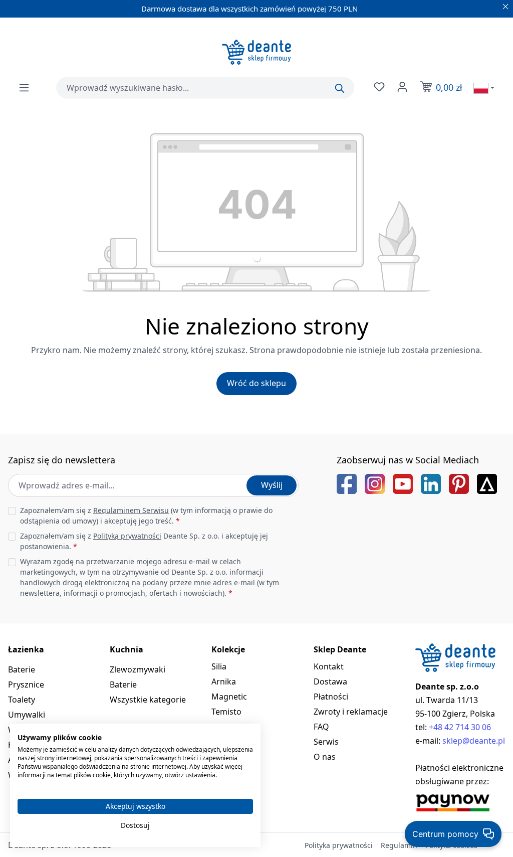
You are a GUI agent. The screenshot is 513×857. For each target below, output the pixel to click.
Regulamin (399, 845)
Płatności (331, 696)
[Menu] (24, 87)
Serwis (326, 741)
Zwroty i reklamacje (351, 711)
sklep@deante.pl (473, 740)
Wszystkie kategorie (148, 699)
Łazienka (26, 649)
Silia (218, 666)
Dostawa (330, 681)
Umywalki (26, 714)
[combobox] (205, 88)
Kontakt (329, 666)
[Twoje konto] (401, 86)
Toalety (21, 699)
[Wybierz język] (484, 87)
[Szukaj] (339, 88)
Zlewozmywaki (137, 669)
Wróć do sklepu (256, 383)
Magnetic (229, 696)
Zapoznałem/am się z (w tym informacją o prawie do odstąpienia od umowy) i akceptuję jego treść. (146, 515)
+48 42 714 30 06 (460, 727)
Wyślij (272, 484)
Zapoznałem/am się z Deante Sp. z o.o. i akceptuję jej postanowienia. (144, 541)
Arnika (223, 681)
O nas (325, 756)
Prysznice (26, 684)
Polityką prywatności (127, 536)
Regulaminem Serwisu (131, 510)
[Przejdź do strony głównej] (256, 52)
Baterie (21, 669)
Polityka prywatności (339, 845)
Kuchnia (126, 649)
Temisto (226, 711)
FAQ (321, 726)
